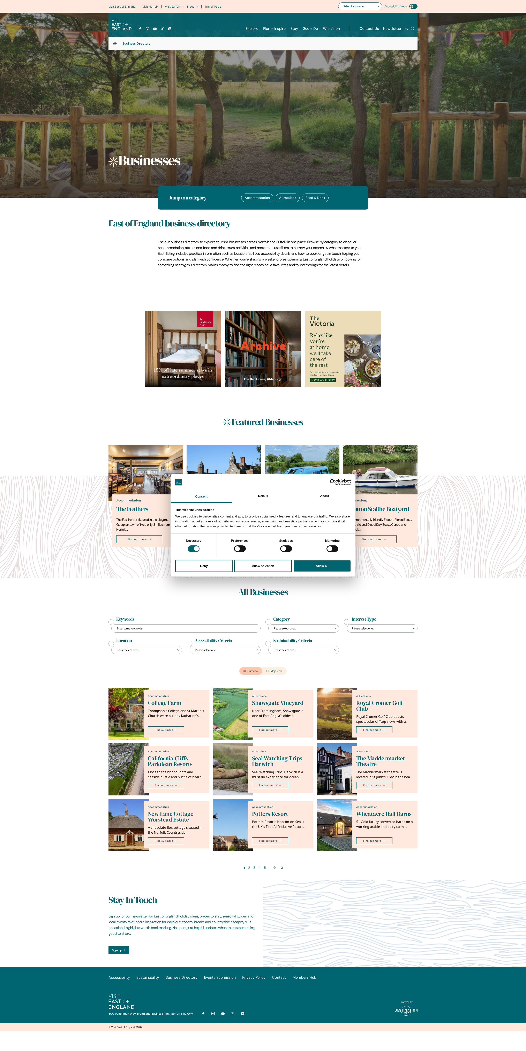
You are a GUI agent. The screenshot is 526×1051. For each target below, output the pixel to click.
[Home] (115, 43)
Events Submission (220, 977)
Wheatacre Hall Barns (384, 813)
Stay (294, 28)
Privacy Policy (253, 977)
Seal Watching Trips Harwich (277, 761)
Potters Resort (270, 813)
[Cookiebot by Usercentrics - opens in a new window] (333, 482)
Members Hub (304, 977)
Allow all (322, 566)
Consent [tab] (201, 496)
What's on (331, 28)
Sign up (117, 950)
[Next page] (274, 867)
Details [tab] (263, 496)
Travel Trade (213, 6)
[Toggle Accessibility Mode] (413, 6)
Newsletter (392, 28)
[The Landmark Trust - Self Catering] (183, 349)
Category (281, 619)
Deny (204, 566)
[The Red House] (263, 349)
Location (124, 640)
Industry (192, 6)
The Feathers (132, 509)
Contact (279, 977)
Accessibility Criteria (213, 640)
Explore (252, 28)
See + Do (310, 28)
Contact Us (369, 28)
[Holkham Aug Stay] (343, 349)
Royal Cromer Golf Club (379, 706)
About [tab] (324, 496)
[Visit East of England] (122, 24)
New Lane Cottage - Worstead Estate (172, 816)
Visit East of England (122, 6)
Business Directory (181, 977)
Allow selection (263, 566)
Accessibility (119, 977)
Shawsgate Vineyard (277, 703)
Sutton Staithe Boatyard (380, 509)
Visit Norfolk (150, 6)
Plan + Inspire (274, 28)
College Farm (164, 703)
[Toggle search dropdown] (412, 28)
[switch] (240, 548)
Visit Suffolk (172, 6)
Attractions (287, 198)
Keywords (125, 619)
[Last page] (282, 867)
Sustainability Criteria (292, 640)
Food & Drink (315, 198)
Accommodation (257, 198)
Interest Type (364, 619)
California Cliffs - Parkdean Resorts (170, 761)
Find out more (136, 539)
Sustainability (147, 977)
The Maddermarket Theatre (380, 761)
